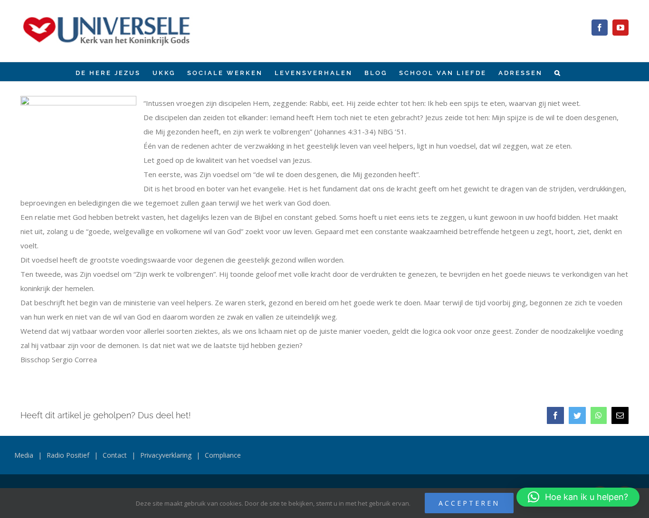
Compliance (223, 455)
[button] (558, 71)
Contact (115, 455)
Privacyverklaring (165, 455)
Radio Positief (68, 455)
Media (23, 455)
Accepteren (469, 503)
